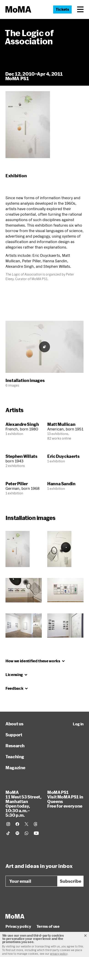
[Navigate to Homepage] (18, 9)
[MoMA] (15, 916)
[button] (80, 9)
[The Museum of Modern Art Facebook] (17, 824)
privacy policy (59, 953)
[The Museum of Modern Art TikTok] (8, 833)
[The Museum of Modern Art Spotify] (17, 833)
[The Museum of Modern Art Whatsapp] (26, 833)
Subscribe (70, 881)
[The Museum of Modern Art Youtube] (36, 833)
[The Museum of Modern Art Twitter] (26, 824)
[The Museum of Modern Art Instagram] (8, 824)
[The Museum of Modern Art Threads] (35, 824)
